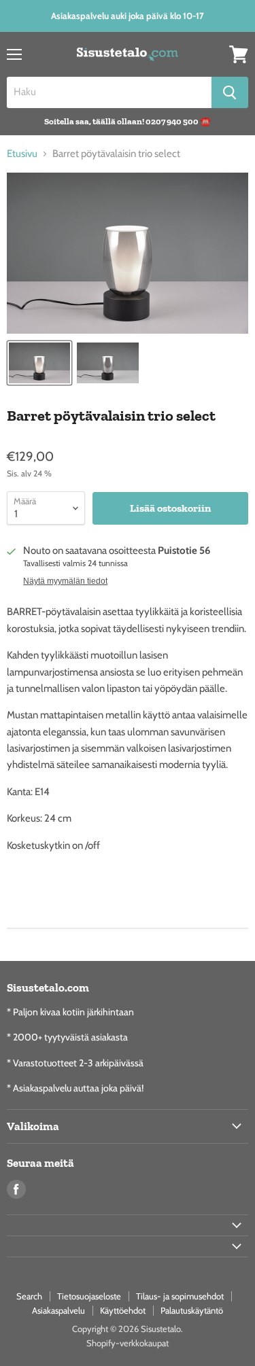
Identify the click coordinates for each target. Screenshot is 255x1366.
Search (29, 1296)
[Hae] (229, 92)
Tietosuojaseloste (89, 1296)
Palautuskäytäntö (191, 1310)
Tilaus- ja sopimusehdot (180, 1296)
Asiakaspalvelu (58, 1310)
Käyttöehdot (123, 1310)
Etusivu (22, 154)
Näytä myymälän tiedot (65, 581)
